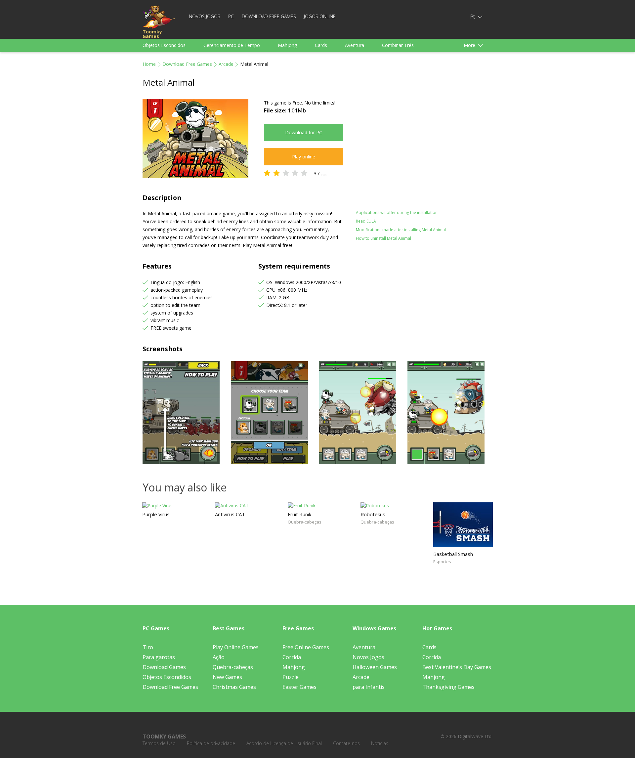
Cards (321, 45)
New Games (227, 677)
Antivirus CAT (230, 514)
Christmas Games (234, 687)
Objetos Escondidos (164, 45)
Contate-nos (346, 743)
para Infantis (369, 687)
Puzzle (290, 677)
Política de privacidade (211, 743)
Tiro (148, 647)
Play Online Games (236, 647)
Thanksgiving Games (448, 687)
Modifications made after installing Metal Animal (401, 229)
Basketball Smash (453, 554)
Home (149, 64)
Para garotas (159, 657)
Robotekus (372, 514)
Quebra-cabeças (304, 522)
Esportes (442, 562)
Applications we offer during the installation (397, 212)
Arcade (226, 64)
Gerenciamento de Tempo (231, 45)
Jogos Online (320, 16)
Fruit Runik (299, 514)
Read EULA (366, 221)
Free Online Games (305, 647)
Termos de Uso (159, 743)
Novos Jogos (204, 16)
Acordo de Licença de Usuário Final (284, 743)
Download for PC (303, 132)
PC (231, 16)
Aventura (354, 45)
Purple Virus (156, 514)
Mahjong (287, 45)
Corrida (291, 657)
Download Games (164, 667)
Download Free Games (269, 16)
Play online (303, 156)
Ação (219, 657)
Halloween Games (375, 667)
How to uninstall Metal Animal (383, 238)
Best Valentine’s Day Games (456, 667)
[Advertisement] (413, 145)
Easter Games (299, 687)
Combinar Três (398, 45)
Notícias (379, 743)
